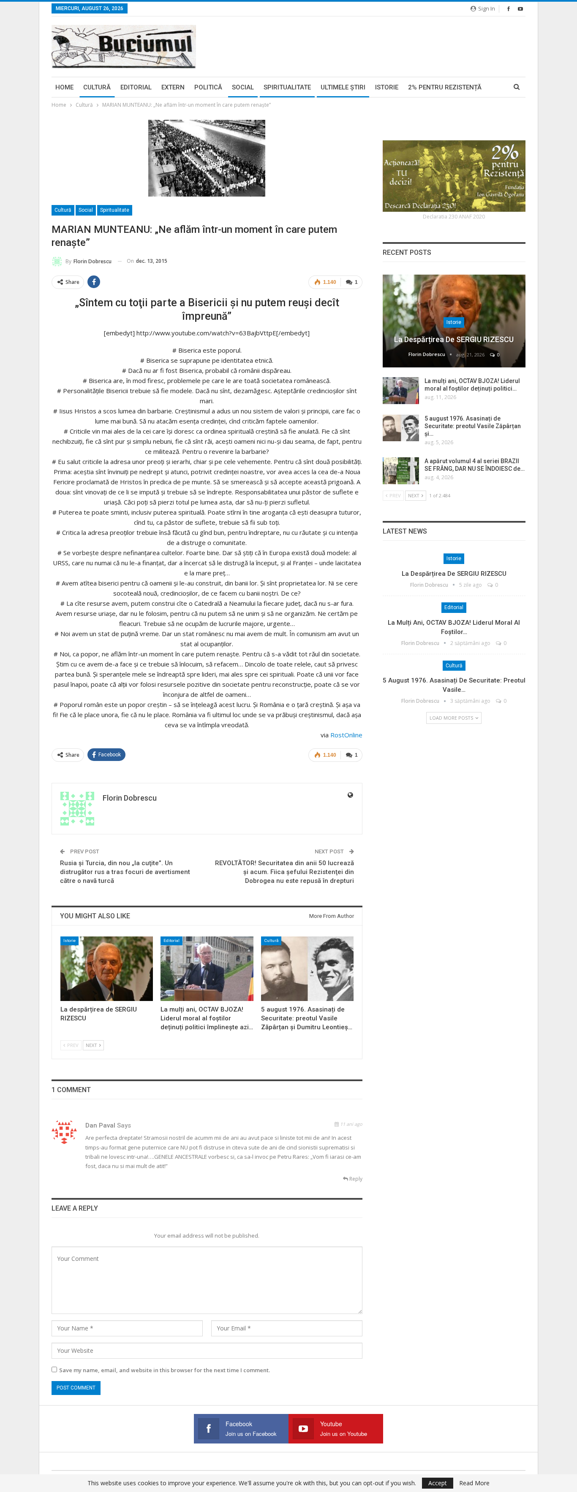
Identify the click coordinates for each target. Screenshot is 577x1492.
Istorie (386, 87)
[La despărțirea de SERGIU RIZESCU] (106, 968)
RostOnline (346, 735)
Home (64, 87)
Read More (474, 1483)
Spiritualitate (287, 87)
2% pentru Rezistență (445, 87)
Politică (208, 87)
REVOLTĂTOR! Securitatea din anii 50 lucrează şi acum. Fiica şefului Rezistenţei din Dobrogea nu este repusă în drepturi (284, 872)
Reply (355, 1178)
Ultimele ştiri (343, 87)
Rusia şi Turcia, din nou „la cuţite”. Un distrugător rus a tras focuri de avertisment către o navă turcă (125, 872)
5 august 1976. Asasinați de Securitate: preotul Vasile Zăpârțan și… (473, 426)
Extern (173, 87)
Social (243, 87)
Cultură (97, 87)
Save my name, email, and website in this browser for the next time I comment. (164, 1370)
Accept (437, 1483)
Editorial (136, 87)
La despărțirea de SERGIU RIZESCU (454, 339)
